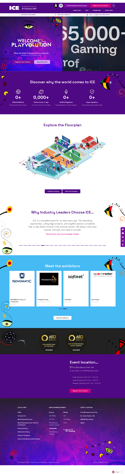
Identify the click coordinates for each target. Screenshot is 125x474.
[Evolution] (32, 285)
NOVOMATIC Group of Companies (109, 301)
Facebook (122, 244)
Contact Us (22, 416)
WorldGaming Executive (53, 433)
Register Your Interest (100, 5)
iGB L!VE (51, 419)
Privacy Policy (23, 428)
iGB (64, 416)
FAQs (19, 412)
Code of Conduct (24, 435)
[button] (21, 245)
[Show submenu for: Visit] (90, 10)
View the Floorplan (71, 191)
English (117, 472)
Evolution (24, 300)
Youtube (122, 233)
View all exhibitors (62, 318)
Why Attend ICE (42, 62)
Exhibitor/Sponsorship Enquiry (77, 5)
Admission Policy (24, 432)
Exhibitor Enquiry (53, 191)
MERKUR (78, 300)
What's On (77, 10)
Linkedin (122, 237)
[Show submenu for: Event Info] (115, 10)
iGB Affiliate (52, 416)
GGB (65, 423)
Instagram (122, 241)
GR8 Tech (51, 300)
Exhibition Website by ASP (100, 462)
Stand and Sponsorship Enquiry (29, 439)
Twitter (122, 229)
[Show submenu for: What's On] (82, 10)
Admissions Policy (53, 462)
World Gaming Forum (25, 419)
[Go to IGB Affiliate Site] (56, 6)
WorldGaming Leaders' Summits (54, 424)
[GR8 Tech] (59, 285)
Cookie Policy (43, 462)
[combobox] (117, 472)
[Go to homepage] (14, 8)
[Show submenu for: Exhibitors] (102, 10)
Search (114, 5)
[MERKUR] (86, 285)
